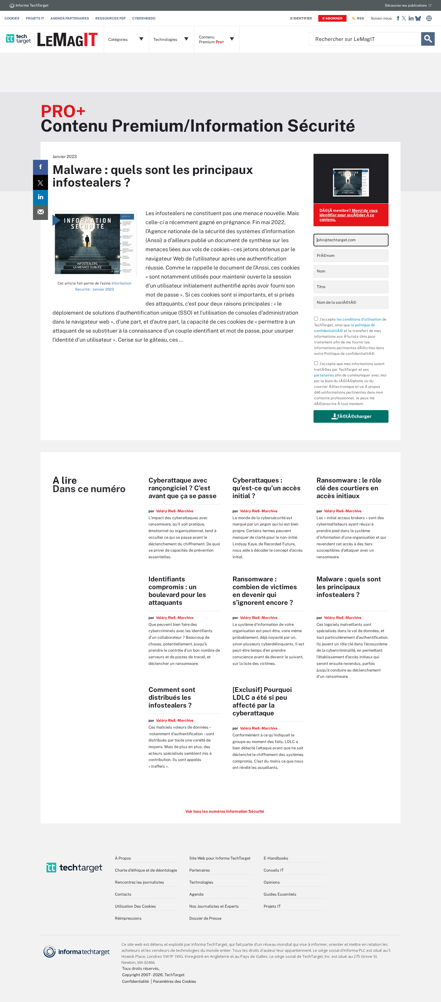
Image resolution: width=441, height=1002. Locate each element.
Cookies (12, 18)
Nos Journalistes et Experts (214, 906)
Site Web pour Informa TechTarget (219, 858)
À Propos (123, 858)
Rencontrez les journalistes (139, 882)
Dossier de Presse (205, 918)
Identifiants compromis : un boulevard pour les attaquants (177, 590)
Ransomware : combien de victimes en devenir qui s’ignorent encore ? (264, 590)
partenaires (324, 375)
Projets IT (35, 18)
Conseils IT (274, 870)
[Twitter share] (40, 182)
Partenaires (199, 870)
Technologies (201, 882)
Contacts (123, 894)
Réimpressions (128, 918)
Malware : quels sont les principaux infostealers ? (348, 586)
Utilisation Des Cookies (135, 906)
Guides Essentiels (280, 894)
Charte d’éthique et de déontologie (146, 870)
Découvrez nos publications (406, 5)
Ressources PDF (110, 18)
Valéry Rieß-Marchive (175, 511)
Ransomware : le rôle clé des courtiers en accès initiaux (349, 488)
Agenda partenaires (69, 18)
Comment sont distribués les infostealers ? (171, 697)
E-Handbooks (276, 858)
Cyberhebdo (143, 18)
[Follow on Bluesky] (418, 18)
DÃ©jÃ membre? (349, 215)
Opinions (272, 882)
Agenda (196, 894)
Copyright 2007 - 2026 (142, 975)
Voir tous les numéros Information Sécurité (224, 811)
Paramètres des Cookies (174, 981)
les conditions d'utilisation (359, 319)
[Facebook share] (40, 167)
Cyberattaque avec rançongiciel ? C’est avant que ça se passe (182, 488)
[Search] (428, 39)
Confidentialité (135, 981)
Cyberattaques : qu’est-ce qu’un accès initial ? (266, 488)
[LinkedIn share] (40, 197)
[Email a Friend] (40, 212)
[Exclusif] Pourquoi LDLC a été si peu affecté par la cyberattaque (262, 701)
